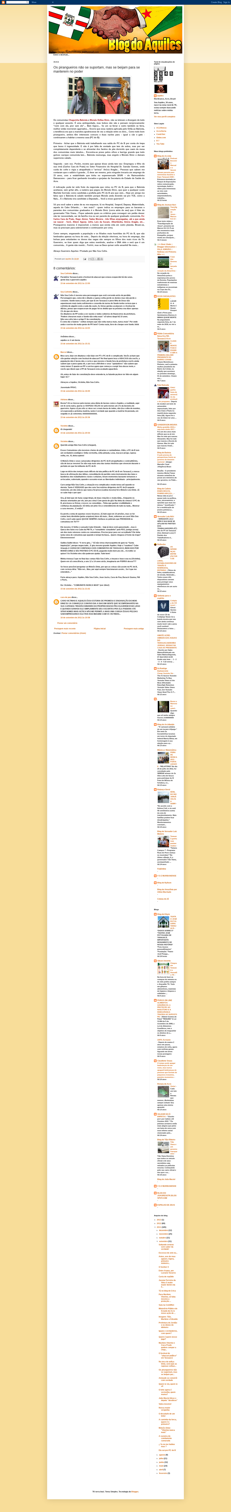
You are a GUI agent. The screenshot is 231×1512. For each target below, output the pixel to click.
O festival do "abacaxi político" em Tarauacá (168, 1355)
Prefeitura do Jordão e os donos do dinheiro (168, 1325)
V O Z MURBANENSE (166, 876)
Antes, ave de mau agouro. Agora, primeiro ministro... (167, 1259)
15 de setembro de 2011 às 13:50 (75, 283)
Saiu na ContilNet (166, 1305)
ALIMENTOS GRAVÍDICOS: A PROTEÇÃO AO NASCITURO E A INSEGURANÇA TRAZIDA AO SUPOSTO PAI (167, 1010)
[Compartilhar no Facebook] (98, 259)
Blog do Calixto (164, 489)
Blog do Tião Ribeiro (166, 1140)
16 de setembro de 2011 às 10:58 (75, 618)
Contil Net (160, 134)
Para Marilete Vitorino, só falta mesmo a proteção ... (167, 1297)
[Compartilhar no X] (95, 259)
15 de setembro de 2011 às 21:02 (75, 589)
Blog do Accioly (164, 156)
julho (161, 1458)
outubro (162, 1238)
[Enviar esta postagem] (84, 259)
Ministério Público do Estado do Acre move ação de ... (168, 1310)
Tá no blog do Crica (167, 1291)
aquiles (160, 96)
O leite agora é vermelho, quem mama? (167, 1392)
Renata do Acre (164, 1084)
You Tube (160, 144)
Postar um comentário (67, 623)
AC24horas (161, 128)
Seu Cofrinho (66, 273)
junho (161, 1462)
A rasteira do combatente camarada (165, 1438)
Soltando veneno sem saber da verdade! (166, 1247)
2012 (159, 1223)
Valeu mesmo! (165, 1404)
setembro (163, 1241)
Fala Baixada (163, 385)
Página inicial (100, 629)
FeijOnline (161, 869)
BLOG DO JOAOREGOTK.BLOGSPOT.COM (166, 1195)
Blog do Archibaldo (165, 724)
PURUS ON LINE (164, 1000)
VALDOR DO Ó (163, 1114)
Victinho (64, 426)
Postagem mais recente (65, 629)
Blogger (134, 1492)
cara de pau (65, 597)
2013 (159, 1220)
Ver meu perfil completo (164, 117)
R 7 (157, 141)
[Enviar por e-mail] (89, 259)
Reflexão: (161, 544)
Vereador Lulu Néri (165, 516)
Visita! (173, 1086)
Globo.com (161, 137)
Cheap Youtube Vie (165, 673)
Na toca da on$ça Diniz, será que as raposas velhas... (168, 1364)
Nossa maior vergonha (164, 1409)
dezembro (163, 1230)
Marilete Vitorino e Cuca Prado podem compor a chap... (167, 1346)
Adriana (64, 399)
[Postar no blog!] (92, 259)
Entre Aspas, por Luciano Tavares (167, 1272)
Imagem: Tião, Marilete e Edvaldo (168, 1318)
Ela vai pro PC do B (167, 1450)
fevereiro (163, 1473)
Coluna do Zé (163, 899)
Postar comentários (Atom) (74, 633)
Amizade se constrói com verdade (168, 1379)
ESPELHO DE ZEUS (166, 1205)
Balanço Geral (163, 789)
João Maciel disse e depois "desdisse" (168, 1399)
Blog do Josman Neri (166, 205)
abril (161, 1470)
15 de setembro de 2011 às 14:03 (75, 328)
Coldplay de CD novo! (173, 603)
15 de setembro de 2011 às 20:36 (75, 417)
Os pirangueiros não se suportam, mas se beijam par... (168, 1372)
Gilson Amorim (164, 961)
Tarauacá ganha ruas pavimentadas (173, 841)
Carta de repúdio (166, 1277)
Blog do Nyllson (164, 883)
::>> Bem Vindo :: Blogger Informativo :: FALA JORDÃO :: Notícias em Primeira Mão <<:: (167, 249)
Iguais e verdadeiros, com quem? (168, 1332)
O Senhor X (164, 1267)
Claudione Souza (164, 1061)
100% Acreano (163, 1040)
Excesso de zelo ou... (168, 1253)
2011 (159, 1227)
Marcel (63, 352)
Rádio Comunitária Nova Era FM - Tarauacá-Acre (165, 336)
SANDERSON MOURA (167, 425)
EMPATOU (161, 1116)
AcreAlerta (161, 131)
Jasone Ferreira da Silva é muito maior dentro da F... (167, 1283)
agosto (162, 1455)
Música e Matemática (166, 750)
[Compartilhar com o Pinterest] (101, 259)
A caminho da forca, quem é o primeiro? (168, 1421)
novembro (164, 1234)
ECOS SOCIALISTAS (166, 296)
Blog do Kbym (163, 914)
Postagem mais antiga (134, 629)
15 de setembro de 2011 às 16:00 (75, 391)
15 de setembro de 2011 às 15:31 (75, 344)
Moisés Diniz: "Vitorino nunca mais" (167, 1430)
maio (161, 1466)
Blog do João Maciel (166, 1179)
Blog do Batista (164, 453)
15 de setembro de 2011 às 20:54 (75, 433)
